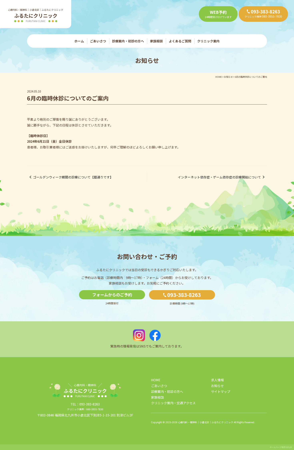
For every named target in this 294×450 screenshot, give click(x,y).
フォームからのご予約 (112, 295)
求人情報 (217, 379)
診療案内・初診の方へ (128, 41)
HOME (155, 379)
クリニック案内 (208, 41)
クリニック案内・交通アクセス (173, 402)
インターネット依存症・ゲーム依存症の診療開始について (219, 177)
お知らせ (217, 385)
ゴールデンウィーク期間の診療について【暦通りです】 (73, 177)
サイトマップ (220, 391)
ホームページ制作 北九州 (281, 447)
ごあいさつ (98, 41)
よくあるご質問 (180, 41)
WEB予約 (218, 12)
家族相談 (156, 41)
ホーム (79, 41)
